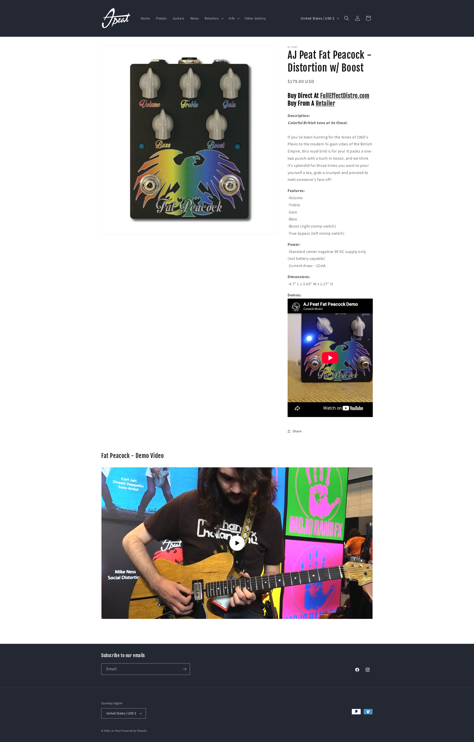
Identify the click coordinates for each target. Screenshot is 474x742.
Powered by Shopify (134, 730)
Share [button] (297, 431)
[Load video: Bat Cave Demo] (237, 543)
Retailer (325, 103)
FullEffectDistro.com (344, 95)
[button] (213, 18)
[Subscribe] (184, 669)
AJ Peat (116, 730)
